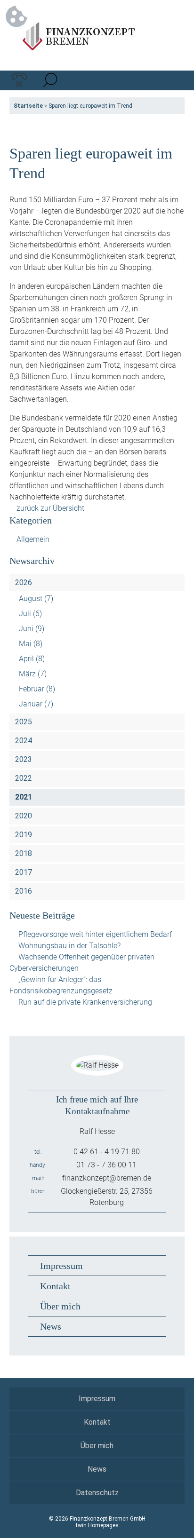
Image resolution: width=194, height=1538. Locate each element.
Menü (175, 80)
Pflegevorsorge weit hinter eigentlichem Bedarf (95, 934)
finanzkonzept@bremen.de (106, 1177)
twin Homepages (97, 1525)
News (50, 1326)
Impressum (61, 1266)
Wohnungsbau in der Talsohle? (69, 945)
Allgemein (32, 539)
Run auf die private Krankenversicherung (85, 1002)
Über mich (60, 1306)
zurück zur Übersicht (50, 508)
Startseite (28, 106)
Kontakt (55, 1286)
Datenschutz (97, 1492)
